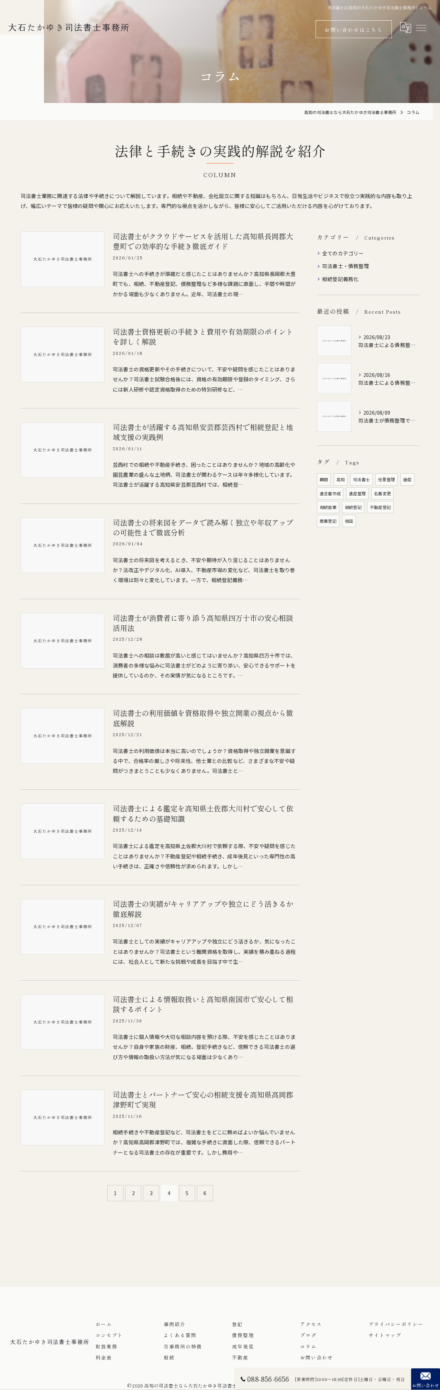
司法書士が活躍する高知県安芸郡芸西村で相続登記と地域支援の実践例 (203, 432)
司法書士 (361, 479)
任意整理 (386, 479)
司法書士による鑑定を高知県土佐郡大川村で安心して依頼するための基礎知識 (203, 813)
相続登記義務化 (340, 278)
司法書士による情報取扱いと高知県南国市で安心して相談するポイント (203, 1004)
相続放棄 (328, 507)
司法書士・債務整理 (345, 265)
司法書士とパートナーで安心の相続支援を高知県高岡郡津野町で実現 (203, 1099)
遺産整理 (357, 493)
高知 (341, 479)
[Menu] (421, 27)
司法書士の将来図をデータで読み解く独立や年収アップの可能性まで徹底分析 (203, 527)
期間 (324, 479)
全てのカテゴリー (343, 253)
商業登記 (328, 521)
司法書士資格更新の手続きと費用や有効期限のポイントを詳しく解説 (203, 336)
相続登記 (353, 507)
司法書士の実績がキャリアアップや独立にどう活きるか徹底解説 (203, 909)
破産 (407, 479)
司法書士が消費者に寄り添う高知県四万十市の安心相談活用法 (203, 623)
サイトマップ (385, 1335)
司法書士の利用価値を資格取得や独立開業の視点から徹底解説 (203, 718)
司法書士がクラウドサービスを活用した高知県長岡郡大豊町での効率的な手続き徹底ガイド (203, 241)
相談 (349, 521)
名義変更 (382, 493)
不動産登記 (380, 507)
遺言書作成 (330, 493)
